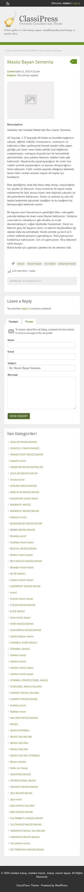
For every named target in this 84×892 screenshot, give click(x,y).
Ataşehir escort (18, 461)
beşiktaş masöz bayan (22, 542)
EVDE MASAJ (17, 611)
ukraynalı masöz (67, 263)
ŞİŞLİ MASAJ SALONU (22, 805)
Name (11, 340)
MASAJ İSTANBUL (20, 730)
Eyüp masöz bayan (20, 617)
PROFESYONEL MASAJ (23, 780)
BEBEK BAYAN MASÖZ (22, 529)
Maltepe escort (18, 711)
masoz (20, 263)
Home (8, 50)
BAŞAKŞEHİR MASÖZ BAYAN (26, 523)
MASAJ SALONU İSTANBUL (25, 755)
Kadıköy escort (18, 705)
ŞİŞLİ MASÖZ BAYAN (21, 812)
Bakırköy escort (18, 517)
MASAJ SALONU (19, 743)
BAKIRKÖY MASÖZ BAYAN (24, 511)
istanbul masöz (18, 655)
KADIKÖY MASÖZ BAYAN (24, 699)
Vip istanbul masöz (20, 843)
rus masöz (50, 263)
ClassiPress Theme (27, 885)
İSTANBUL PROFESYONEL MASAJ (29, 680)
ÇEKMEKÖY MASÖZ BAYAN (25, 586)
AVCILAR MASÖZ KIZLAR (24, 473)
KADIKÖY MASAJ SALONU (24, 693)
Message (13, 374)
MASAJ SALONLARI (21, 736)
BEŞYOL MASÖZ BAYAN (23, 548)
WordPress (61, 885)
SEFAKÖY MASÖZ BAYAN (24, 787)
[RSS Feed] (7, 3)
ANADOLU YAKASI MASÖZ (24, 448)
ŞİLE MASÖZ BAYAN (21, 793)
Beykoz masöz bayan (21, 555)
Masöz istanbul (18, 762)
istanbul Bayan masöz (22, 636)
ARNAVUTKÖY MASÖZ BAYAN (26, 454)
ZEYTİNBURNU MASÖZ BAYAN (27, 849)
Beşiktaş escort (18, 536)
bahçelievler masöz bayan (24, 498)
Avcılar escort (17, 479)
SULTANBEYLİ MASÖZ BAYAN (26, 818)
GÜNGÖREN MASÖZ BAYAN (25, 630)
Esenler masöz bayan (21, 598)
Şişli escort (16, 799)
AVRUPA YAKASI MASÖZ (23, 486)
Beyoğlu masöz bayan (22, 567)
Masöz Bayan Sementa (30, 62)
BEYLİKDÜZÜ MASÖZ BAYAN (26, 561)
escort (13, 592)
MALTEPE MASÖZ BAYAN (24, 718)
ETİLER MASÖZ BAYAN (22, 605)
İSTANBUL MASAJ (20, 649)
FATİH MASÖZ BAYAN (21, 624)
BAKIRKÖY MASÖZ (20, 504)
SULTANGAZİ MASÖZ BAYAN (25, 824)
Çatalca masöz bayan (21, 580)
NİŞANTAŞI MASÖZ (20, 774)
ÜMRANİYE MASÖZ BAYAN (25, 837)
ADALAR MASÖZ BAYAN (25, 50)
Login (75, 3)
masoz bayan (34, 263)
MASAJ (14, 724)
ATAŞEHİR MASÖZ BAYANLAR (26, 467)
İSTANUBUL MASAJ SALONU (26, 686)
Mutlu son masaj (19, 768)
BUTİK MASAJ (17, 573)
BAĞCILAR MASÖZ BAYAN (24, 492)
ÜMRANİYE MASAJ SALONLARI (27, 830)
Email (11, 351)
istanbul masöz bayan (21, 667)
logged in (26, 308)
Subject (12, 363)
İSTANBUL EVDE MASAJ (23, 642)
